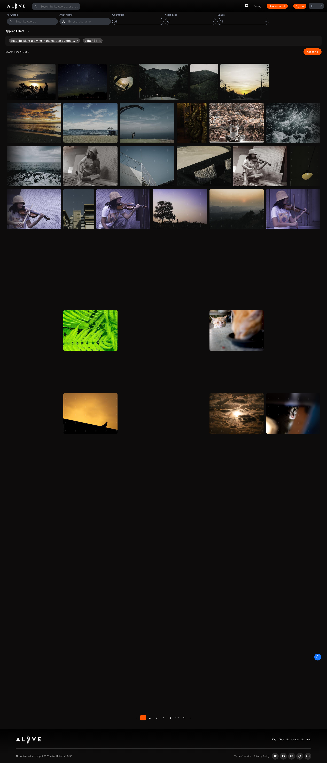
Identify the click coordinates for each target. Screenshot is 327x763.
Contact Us (297, 739)
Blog (308, 739)
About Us (284, 739)
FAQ (273, 739)
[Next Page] (190, 717)
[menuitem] (246, 6)
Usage (221, 14)
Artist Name (66, 14)
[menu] (275, 6)
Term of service (242, 756)
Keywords (12, 14)
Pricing (257, 6)
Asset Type (171, 14)
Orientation (118, 14)
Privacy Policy (262, 756)
